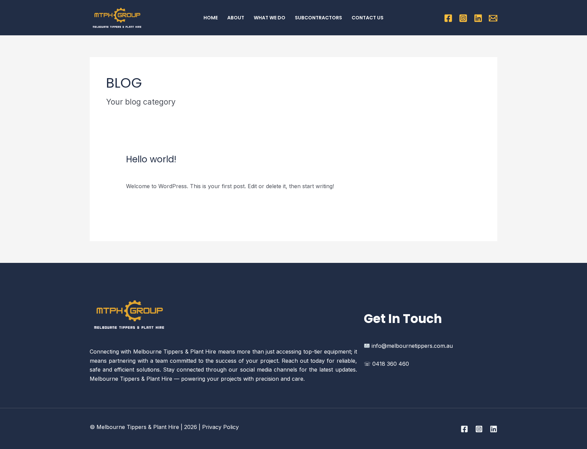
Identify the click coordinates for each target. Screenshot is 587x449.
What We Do (269, 17)
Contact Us (368, 17)
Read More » (142, 202)
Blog (166, 170)
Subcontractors (318, 17)
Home (210, 17)
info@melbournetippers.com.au (412, 345)
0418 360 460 (390, 363)
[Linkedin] (478, 18)
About (235, 17)
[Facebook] (448, 18)
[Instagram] (463, 18)
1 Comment (140, 170)
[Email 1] (493, 18)
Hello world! (151, 159)
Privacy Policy (220, 427)
